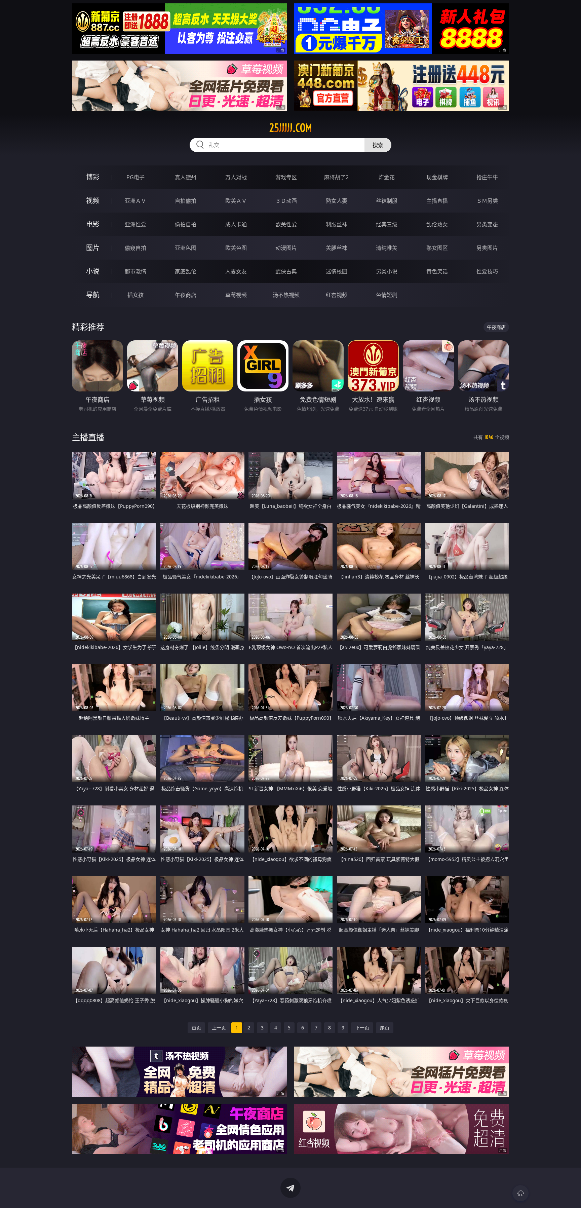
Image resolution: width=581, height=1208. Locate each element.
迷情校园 (336, 271)
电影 (93, 224)
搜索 (378, 145)
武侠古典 (286, 271)
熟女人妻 (336, 200)
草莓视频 (236, 295)
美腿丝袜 (336, 248)
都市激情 (135, 271)
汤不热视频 (286, 295)
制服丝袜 (336, 224)
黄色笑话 (437, 271)
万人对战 (236, 177)
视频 (93, 200)
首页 (196, 1027)
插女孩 (135, 295)
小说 (93, 271)
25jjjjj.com (290, 128)
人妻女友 (236, 271)
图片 (93, 247)
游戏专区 (286, 177)
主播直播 (437, 200)
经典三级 (386, 224)
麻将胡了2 (336, 177)
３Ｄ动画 (286, 200)
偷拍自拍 (185, 224)
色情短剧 (386, 295)
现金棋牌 (437, 177)
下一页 (362, 1027)
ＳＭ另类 (487, 200)
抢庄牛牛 (487, 177)
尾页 (384, 1027)
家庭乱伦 (185, 271)
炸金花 (387, 177)
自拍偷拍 (185, 200)
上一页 (219, 1027)
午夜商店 (185, 295)
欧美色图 (236, 248)
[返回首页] (520, 1193)
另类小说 (386, 271)
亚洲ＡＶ (135, 200)
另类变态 (487, 224)
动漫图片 (286, 248)
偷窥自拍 (135, 248)
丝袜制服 (386, 200)
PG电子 (135, 177)
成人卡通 (236, 224)
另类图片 (487, 248)
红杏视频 (336, 295)
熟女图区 (437, 248)
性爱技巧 (487, 271)
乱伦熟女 (437, 224)
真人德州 (185, 177)
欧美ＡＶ (236, 200)
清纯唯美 (386, 248)
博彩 (93, 177)
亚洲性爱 (135, 224)
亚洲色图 (185, 248)
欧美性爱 (286, 224)
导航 (93, 294)
